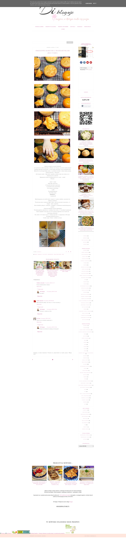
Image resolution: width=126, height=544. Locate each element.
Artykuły (72, 26)
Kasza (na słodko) (85, 273)
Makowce (85, 281)
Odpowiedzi (40, 289)
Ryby (85, 389)
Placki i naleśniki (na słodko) (85, 300)
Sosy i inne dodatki (85, 395)
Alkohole (85, 250)
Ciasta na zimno (85, 258)
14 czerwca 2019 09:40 (49, 300)
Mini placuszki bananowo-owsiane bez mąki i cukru (71, 483)
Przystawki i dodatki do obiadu (85, 385)
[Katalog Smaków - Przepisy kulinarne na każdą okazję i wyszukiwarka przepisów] (47, 533)
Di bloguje (42, 291)
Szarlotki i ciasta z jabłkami (85, 311)
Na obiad (85, 364)
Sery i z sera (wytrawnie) (85, 393)
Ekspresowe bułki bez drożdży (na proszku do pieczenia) (86, 161)
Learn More (88, 3)
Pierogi (85, 376)
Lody (85, 279)
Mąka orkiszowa (57, 254)
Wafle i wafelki (85, 313)
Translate (90, 69)
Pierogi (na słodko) (85, 298)
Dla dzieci (45, 254)
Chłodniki (85, 327)
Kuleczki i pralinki (85, 277)
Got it (94, 3)
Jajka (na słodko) (85, 271)
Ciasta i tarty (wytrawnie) (85, 329)
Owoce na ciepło (85, 290)
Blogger (71, 501)
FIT (85, 424)
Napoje (85, 368)
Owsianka (85, 292)
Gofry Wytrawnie (85, 338)
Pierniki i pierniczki (85, 296)
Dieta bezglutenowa (85, 414)
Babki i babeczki (38, 254)
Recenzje (79, 26)
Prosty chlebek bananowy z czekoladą (55, 483)
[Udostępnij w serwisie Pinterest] (71, 252)
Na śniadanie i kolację (85, 366)
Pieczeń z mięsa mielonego (85, 372)
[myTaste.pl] (8, 533)
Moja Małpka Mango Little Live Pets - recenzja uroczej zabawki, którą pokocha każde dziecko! (52, 273)
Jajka (85, 344)
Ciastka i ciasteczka (85, 260)
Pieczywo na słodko (85, 294)
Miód (63, 254)
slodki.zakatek (40, 300)
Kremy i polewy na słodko (85, 275)
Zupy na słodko (85, 319)
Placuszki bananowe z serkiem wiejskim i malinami (39, 483)
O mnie (63, 29)
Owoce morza (85, 370)
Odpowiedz (39, 286)
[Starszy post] (72, 359)
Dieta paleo (85, 418)
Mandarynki (50, 254)
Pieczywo (85, 374)
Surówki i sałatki (85, 397)
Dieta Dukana (85, 412)
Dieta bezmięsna (85, 416)
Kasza (85, 348)
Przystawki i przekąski (85, 387)
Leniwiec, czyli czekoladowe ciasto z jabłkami (86, 195)
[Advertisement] (56, 34)
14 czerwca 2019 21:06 (52, 327)
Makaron (85, 355)
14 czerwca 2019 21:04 (52, 291)
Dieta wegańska (85, 420)
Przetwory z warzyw (85, 383)
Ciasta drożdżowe (85, 254)
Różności (85, 244)
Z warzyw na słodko (85, 315)
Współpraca (87, 26)
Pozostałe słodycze (85, 302)
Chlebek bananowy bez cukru (65, 271)
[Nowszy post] (32, 359)
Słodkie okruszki (40, 283)
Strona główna (39, 26)
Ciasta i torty (85, 256)
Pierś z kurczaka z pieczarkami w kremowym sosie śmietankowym (86, 229)
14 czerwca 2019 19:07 (46, 318)
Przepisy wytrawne (63, 26)
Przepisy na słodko (51, 26)
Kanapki (85, 346)
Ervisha (38, 318)
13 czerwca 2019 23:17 (50, 282)
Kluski (85, 350)
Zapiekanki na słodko (85, 317)
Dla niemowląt (85, 422)
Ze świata (85, 439)
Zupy (85, 404)
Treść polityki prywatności (64, 495)
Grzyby (85, 342)
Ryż (85, 391)
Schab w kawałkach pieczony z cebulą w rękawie (86, 483)
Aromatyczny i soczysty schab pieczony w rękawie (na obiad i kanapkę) (86, 212)
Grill (85, 340)
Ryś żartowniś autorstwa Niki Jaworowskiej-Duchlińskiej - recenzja (40, 273)
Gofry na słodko (85, 269)
